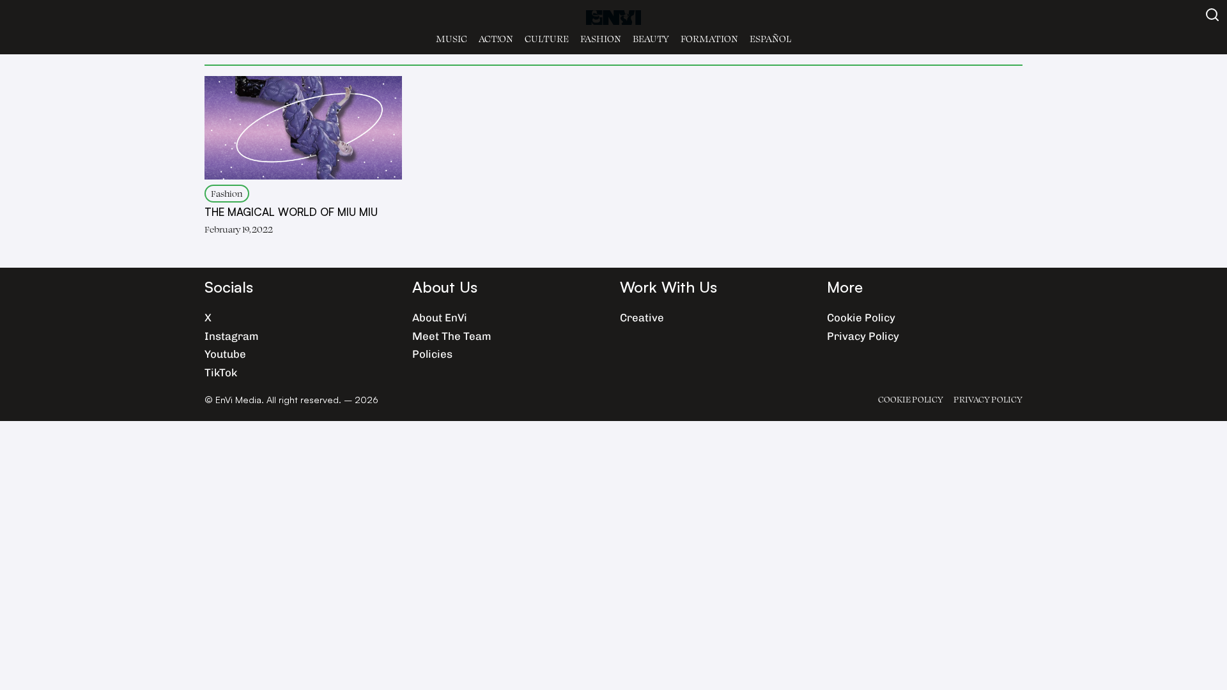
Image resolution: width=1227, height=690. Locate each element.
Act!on (496, 38)
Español (770, 38)
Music (451, 38)
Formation (709, 38)
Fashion (600, 38)
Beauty (651, 38)
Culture (547, 38)
